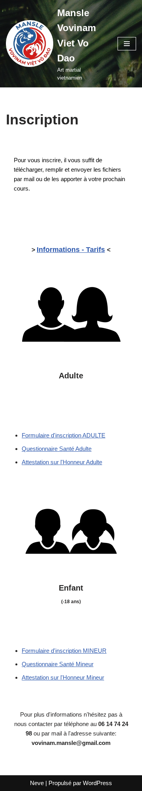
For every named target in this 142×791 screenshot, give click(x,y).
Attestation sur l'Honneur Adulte (62, 462)
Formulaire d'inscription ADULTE (63, 435)
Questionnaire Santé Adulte (57, 448)
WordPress (97, 783)
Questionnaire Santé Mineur (57, 664)
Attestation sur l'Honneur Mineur (63, 677)
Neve (37, 783)
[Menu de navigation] (127, 43)
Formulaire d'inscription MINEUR (64, 650)
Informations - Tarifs (71, 250)
